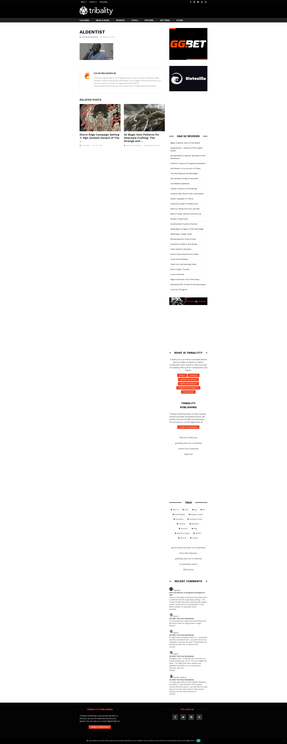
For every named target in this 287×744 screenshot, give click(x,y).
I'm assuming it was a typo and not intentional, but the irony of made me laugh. (187, 622)
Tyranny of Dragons (178, 289)
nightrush (188, 454)
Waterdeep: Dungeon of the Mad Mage (186, 229)
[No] (284, 741)
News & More (102, 20)
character (182, 524)
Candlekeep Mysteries (179, 183)
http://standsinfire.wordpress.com (108, 86)
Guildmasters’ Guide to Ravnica (183, 224)
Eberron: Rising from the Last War (185, 209)
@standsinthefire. (149, 86)
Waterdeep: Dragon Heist (181, 234)
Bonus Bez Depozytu (188, 553)
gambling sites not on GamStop (188, 443)
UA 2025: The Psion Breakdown (181, 618)
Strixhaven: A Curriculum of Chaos (185, 168)
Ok (198, 740)
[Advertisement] (166, 11)
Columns (84, 20)
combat (195, 538)
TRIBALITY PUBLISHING (188, 427)
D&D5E (198, 533)
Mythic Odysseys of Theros (181, 199)
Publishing (103, 2)
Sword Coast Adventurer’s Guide (184, 254)
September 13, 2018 (151, 145)
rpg (195, 510)
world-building (180, 514)
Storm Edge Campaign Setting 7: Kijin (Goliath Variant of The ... (99, 138)
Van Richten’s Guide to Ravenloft (184, 178)
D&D (186, 510)
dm (203, 510)
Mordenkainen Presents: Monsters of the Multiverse (187, 157)
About (83, 2)
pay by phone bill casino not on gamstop (188, 547)
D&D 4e (183, 538)
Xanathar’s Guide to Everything (183, 244)
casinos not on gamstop (188, 448)
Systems (149, 20)
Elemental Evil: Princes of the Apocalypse (188, 284)
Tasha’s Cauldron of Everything (183, 189)
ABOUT (182, 375)
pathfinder (195, 524)
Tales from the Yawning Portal (183, 264)
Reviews (120, 20)
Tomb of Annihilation (179, 259)
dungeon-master (197, 514)
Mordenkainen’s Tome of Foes (183, 239)
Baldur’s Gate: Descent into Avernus (185, 214)
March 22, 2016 (109, 37)
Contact (92, 2)
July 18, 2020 (97, 145)
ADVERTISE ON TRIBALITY (188, 388)
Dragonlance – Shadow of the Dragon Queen (186, 149)
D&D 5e (176, 510)
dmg (195, 528)
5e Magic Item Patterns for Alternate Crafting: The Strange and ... (141, 138)
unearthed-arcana (195, 519)
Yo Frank (86, 145)
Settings (165, 20)
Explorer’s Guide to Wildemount (184, 204)
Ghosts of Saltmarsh (179, 219)
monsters (184, 528)
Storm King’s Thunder (180, 269)
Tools (134, 20)
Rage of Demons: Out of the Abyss (184, 279)
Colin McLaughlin (90, 37)
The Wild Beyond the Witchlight (184, 173)
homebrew (179, 519)
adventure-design (183, 533)
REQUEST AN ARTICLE (188, 379)
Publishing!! (188, 392)
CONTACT (193, 375)
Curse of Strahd (177, 274)
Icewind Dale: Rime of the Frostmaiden (187, 194)
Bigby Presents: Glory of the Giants (185, 143)
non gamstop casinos (188, 564)
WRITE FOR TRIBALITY (188, 384)
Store (179, 20)
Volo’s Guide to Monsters (180, 249)
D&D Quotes (188, 569)
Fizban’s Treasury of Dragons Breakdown (188, 163)
